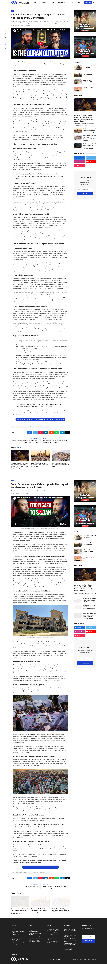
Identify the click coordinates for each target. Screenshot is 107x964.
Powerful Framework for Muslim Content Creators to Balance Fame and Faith (18, 931)
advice (13, 426)
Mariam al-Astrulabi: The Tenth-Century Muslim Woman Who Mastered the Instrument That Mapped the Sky (19, 465)
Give (70, 2)
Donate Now (88, 2)
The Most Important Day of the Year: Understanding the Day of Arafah (60, 464)
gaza (13, 872)
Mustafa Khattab (30, 426)
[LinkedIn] (5, 37)
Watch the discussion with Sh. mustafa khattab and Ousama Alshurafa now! (40, 419)
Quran (47, 426)
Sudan (30, 872)
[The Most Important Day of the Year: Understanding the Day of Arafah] (61, 455)
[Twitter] (5, 33)
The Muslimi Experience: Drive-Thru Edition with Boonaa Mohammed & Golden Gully (35, 935)
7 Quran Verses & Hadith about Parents (89, 66)
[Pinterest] (5, 41)
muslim (22, 426)
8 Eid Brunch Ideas (32, 928)
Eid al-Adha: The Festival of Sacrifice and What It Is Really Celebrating (39, 464)
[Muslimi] (21, 2)
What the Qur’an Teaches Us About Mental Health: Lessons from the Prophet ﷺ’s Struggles (53, 929)
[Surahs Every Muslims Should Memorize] (78, 74)
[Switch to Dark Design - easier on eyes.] (94, 2)
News (35, 2)
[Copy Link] (5, 48)
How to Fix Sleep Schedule (52, 932)
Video (78, 2)
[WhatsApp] (5, 44)
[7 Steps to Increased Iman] (78, 89)
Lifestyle (60, 2)
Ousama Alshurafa (39, 426)
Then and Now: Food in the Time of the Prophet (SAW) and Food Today (53, 943)
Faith (52, 2)
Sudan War (35, 872)
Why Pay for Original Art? (31, 886)
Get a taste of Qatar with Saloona (35, 938)
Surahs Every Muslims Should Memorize (88, 73)
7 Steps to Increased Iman (88, 88)
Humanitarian (19, 872)
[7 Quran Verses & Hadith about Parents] (78, 67)
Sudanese (42, 872)
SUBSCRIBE (85, 193)
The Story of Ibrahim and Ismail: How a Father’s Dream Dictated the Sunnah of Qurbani (89, 146)
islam (18, 426)
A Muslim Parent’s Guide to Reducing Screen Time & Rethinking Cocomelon (17, 939)
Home (19, 7)
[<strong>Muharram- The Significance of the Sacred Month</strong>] (78, 81)
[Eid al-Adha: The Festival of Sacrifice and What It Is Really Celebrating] (40, 455)
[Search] (96, 2)
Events (44, 2)
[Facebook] (5, 30)
